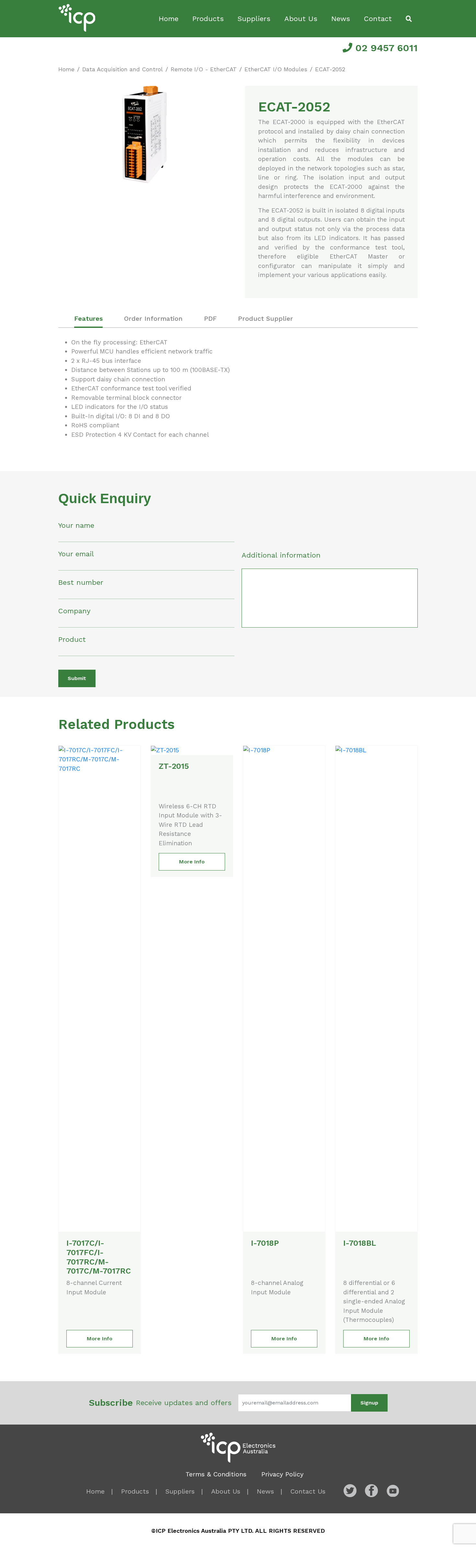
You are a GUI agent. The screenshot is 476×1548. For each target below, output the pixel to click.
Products (208, 19)
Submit (77, 678)
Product (72, 639)
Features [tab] (88, 318)
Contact (378, 19)
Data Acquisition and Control (122, 69)
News (340, 19)
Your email (76, 554)
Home (168, 19)
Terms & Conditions (216, 1474)
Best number (80, 582)
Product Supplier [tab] (265, 318)
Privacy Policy (282, 1474)
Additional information (281, 555)
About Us (300, 19)
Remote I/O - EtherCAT (204, 69)
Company (74, 611)
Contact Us (307, 1491)
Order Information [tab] (153, 318)
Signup (369, 1403)
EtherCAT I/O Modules (275, 69)
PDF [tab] (210, 318)
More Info (99, 1338)
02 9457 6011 (385, 47)
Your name (76, 525)
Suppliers (253, 19)
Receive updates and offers (160, 1402)
